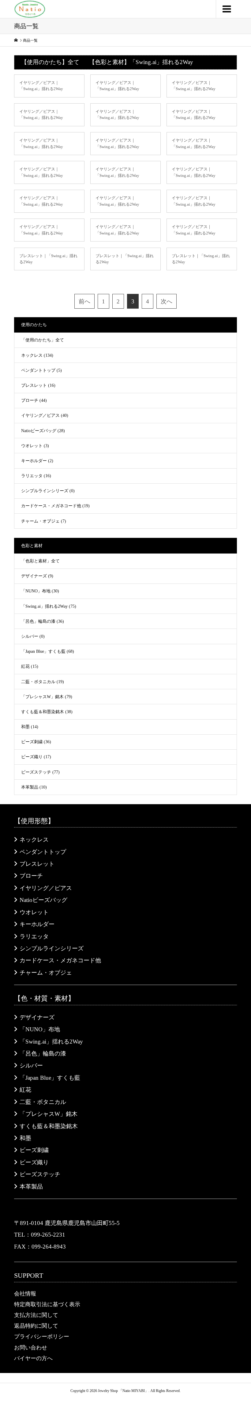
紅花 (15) (29, 666)
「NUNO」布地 (40, 1029)
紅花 (25, 1089)
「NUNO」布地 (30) (40, 591)
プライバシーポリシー (41, 1336)
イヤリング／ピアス (46, 888)
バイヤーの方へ (33, 1358)
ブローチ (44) (34, 400)
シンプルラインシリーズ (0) (48, 491)
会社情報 (25, 1294)
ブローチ (31, 876)
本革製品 (31, 1186)
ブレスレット (37, 864)
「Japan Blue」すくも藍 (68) (47, 651)
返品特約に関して (36, 1326)
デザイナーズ (37, 1017)
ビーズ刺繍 (34, 1150)
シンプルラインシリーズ (52, 948)
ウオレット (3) (35, 445)
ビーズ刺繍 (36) (36, 742)
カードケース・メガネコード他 (60, 960)
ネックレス (34, 839)
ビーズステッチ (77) (40, 772)
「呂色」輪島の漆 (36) (42, 621)
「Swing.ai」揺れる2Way (51, 1041)
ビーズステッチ (40, 1174)
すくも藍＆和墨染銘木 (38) (47, 711)
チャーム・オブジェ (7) (43, 521)
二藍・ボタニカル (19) (42, 681)
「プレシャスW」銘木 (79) (46, 696)
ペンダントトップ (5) (41, 370)
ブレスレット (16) (38, 385)
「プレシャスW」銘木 (48, 1114)
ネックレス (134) (37, 355)
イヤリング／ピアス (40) (44, 415)
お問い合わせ (30, 1347)
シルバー (31, 1065)
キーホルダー (37, 924)
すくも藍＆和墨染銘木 (49, 1126)
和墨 (25, 1138)
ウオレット (34, 912)
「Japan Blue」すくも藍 (50, 1077)
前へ (84, 301)
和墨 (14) (29, 727)
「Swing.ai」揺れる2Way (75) (48, 606)
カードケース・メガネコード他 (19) (55, 506)
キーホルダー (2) (37, 460)
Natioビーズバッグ (43, 900)
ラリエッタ (34, 936)
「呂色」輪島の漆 (43, 1053)
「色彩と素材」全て (40, 561)
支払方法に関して (36, 1315)
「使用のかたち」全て (42, 340)
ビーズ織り (34, 1162)
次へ (166, 301)
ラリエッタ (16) (36, 476)
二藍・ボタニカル (43, 1102)
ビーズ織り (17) (36, 757)
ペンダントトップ (43, 852)
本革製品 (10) (34, 787)
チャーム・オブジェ (46, 972)
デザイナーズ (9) (37, 576)
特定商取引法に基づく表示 (47, 1304)
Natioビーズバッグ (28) (43, 430)
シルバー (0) (33, 636)
